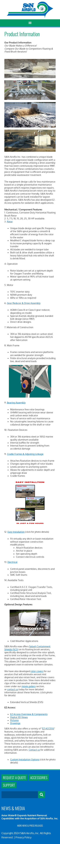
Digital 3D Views (19, 717)
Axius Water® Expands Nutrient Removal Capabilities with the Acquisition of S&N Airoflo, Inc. (29, 817)
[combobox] (19, 794)
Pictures (14, 720)
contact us (12, 689)
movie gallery (29, 686)
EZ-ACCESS (48, 728)
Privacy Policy (23, 837)
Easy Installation (16, 531)
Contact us (34, 749)
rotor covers (37, 671)
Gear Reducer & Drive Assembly (23, 303)
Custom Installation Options (24, 759)
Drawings (15, 723)
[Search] (41, 794)
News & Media (13, 808)
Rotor (10, 221)
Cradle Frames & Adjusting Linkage (25, 454)
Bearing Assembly (16, 402)
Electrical (12, 562)
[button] (30, 22)
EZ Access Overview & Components (28, 714)
